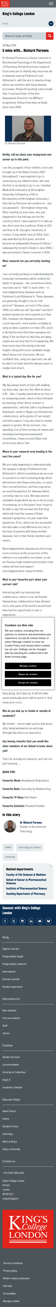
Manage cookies (22, 1301)
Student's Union (22, 1127)
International (21, 972)
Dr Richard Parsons (31, 822)
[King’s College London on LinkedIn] (31, 921)
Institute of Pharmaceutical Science (26, 888)
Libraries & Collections (26, 1073)
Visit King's (20, 1135)
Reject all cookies (28, 674)
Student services (23, 1058)
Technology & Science (29, 847)
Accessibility (20, 1293)
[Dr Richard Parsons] (12, 826)
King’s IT (18, 1081)
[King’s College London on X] (14, 921)
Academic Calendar (24, 1088)
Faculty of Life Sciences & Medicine (26, 875)
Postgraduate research (26, 965)
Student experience (24, 988)
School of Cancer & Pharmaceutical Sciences (26, 881)
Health (8, 847)
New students (21, 1011)
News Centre (21, 1112)
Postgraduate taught (25, 957)
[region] (28, 653)
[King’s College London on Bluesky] (48, 921)
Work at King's (22, 1142)
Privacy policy (21, 1271)
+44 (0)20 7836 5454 (13, 1173)
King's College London (18, 13)
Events (18, 1120)
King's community (23, 1150)
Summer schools (23, 980)
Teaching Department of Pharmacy (25, 894)
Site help (18, 1286)
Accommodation (23, 1065)
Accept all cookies (28, 682)
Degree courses (23, 950)
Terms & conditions (23, 1263)
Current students (23, 1019)
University (10, 857)
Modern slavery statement (26, 1278)
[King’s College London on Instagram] (22, 921)
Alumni (18, 1034)
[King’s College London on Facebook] (5, 921)
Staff (17, 1027)
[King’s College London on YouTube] (40, 921)
